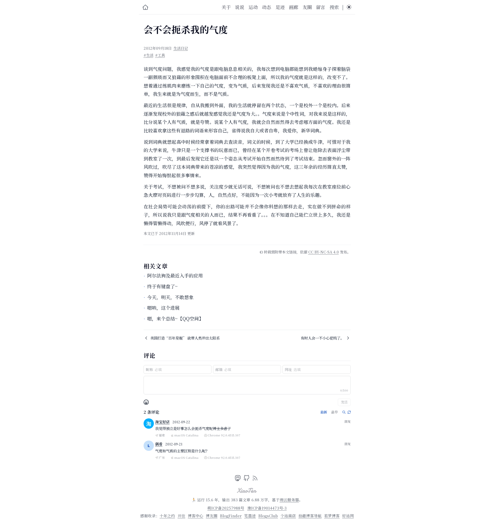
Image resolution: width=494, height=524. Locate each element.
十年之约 (167, 515)
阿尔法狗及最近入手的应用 (175, 275)
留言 (320, 7)
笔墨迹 (250, 515)
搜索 (334, 7)
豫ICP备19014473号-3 (267, 508)
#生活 (148, 55)
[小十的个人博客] (145, 7)
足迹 (280, 7)
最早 (334, 412)
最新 (323, 412)
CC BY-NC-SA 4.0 (323, 252)
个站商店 (288, 515)
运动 (253, 7)
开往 (181, 515)
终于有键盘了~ (162, 286)
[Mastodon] (238, 479)
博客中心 (195, 515)
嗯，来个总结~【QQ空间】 (175, 318)
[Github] (247, 479)
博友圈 (211, 515)
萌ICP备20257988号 (225, 508)
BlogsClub (268, 515)
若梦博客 (332, 515)
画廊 (293, 7)
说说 (239, 7)
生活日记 (180, 48)
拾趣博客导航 (310, 515)
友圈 (307, 7)
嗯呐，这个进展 (163, 307)
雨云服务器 (289, 499)
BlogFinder (231, 515)
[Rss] (255, 479)
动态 (266, 7)
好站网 (348, 515)
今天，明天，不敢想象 (170, 297)
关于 (226, 7)
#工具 (160, 55)
